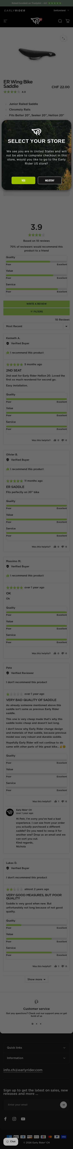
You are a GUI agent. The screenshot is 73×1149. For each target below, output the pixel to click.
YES (23, 180)
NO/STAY (49, 180)
